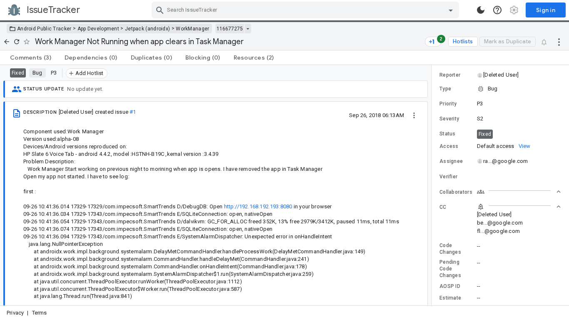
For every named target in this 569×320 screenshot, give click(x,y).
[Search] (160, 10)
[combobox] (306, 10)
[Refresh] (17, 42)
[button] (500, 75)
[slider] (432, 185)
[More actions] (559, 41)
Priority (448, 104)
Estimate (450, 298)
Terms (39, 313)
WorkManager (192, 29)
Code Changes (450, 248)
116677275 (230, 29)
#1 (133, 112)
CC (443, 207)
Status (447, 134)
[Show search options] (451, 10)
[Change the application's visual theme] (480, 10)
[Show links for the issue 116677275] (247, 28)
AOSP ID (449, 286)
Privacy (15, 313)
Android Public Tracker (44, 29)
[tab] (30, 57)
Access (449, 146)
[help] (497, 10)
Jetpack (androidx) (147, 29)
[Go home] (7, 42)
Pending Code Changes (450, 268)
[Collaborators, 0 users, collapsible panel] (519, 191)
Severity (449, 119)
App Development (98, 29)
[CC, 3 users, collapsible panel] (519, 206)
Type (445, 89)
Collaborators (455, 192)
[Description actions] (414, 115)
